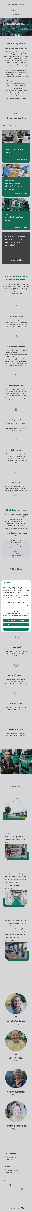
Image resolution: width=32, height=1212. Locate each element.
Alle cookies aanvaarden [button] (16, 629)
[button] (16, 620)
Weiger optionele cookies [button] (16, 624)
